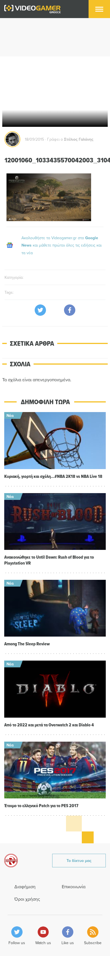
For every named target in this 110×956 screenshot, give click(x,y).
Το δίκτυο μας (79, 860)
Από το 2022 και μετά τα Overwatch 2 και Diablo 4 (49, 725)
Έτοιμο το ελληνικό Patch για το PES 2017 (41, 805)
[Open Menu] (99, 9)
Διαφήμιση (25, 886)
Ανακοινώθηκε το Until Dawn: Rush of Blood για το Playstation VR (49, 560)
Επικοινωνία (73, 886)
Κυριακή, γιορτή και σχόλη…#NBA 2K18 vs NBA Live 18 (53, 476)
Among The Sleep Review (27, 644)
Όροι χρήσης (27, 899)
